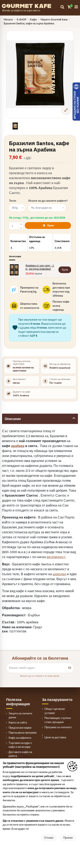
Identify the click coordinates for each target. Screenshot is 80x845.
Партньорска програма (23, 732)
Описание (13, 419)
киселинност (56, 557)
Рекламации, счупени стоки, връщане (58, 720)
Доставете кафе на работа (20, 754)
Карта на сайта (18, 722)
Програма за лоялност (58, 727)
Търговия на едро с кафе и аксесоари (20, 745)
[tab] (40, 419)
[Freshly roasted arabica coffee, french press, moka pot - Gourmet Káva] (31, 5)
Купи (50, 225)
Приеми (68, 837)
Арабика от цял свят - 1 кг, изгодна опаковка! (39, 267)
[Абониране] (70, 668)
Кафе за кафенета (20, 737)
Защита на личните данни (20, 715)
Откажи (48, 837)
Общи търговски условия (55, 711)
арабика (17, 446)
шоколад (59, 574)
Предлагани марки (20, 727)
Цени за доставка (55, 737)
